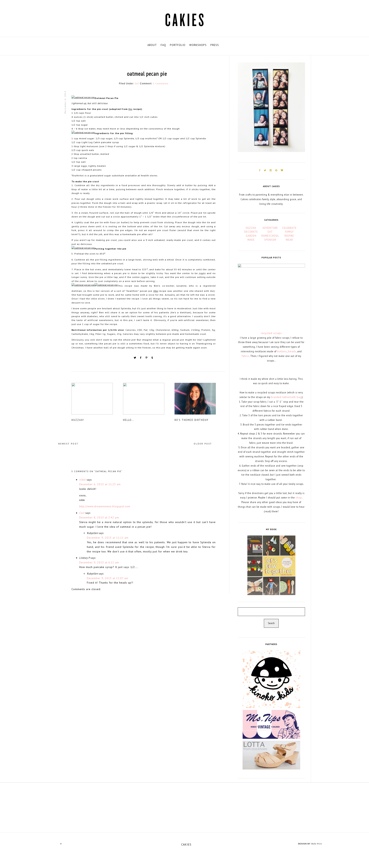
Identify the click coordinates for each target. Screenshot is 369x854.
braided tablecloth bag (286, 397)
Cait (82, 513)
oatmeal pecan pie (147, 73)
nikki (82, 479)
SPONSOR (270, 239)
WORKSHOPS (198, 45)
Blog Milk (316, 843)
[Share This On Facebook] (141, 358)
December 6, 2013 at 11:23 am (100, 484)
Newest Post (68, 443)
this (130, 109)
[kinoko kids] (271, 679)
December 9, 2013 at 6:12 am (99, 562)
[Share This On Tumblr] (152, 358)
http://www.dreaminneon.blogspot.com (104, 506)
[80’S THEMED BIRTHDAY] (200, 400)
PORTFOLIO (177, 45)
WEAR (289, 239)
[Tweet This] (135, 358)
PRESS (214, 45)
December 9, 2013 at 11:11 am (107, 537)
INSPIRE (289, 235)
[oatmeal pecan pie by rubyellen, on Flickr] (83, 98)
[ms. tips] (271, 724)
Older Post (203, 443)
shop (299, 497)
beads (292, 351)
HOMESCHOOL (270, 235)
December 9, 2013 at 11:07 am (107, 578)
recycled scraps (271, 333)
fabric (245, 356)
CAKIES (186, 844)
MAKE (251, 239)
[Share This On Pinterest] (146, 358)
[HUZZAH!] (96, 400)
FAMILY (289, 231)
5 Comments (160, 83)
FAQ (163, 45)
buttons (282, 351)
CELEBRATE (289, 228)
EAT (137, 83)
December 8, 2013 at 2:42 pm (99, 517)
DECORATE (251, 231)
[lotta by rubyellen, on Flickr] (271, 755)
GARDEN (251, 235)
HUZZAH (251, 228)
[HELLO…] (148, 400)
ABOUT (152, 45)
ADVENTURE (270, 228)
